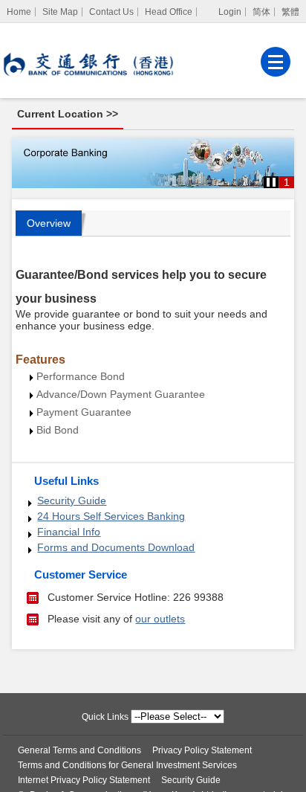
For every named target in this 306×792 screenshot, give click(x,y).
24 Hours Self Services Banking (111, 516)
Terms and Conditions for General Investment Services (127, 765)
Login (229, 11)
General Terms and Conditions (79, 750)
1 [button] (287, 182)
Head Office (168, 11)
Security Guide (71, 500)
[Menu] (275, 62)
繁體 (290, 11)
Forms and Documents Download (116, 547)
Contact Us (111, 11)
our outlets (160, 619)
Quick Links (105, 717)
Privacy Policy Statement (202, 750)
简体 (261, 11)
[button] (271, 182)
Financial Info (68, 532)
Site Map (60, 11)
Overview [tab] (49, 223)
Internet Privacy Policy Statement (84, 780)
